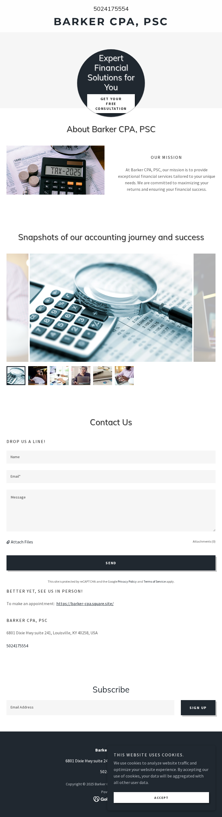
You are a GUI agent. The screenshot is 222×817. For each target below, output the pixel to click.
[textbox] (111, 457)
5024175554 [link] (111, 8)
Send (111, 562)
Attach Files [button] (22, 541)
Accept (161, 798)
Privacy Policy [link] (127, 581)
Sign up (198, 707)
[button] (8, 541)
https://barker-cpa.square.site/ (85, 603)
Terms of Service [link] (154, 581)
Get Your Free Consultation (111, 103)
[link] (111, 23)
